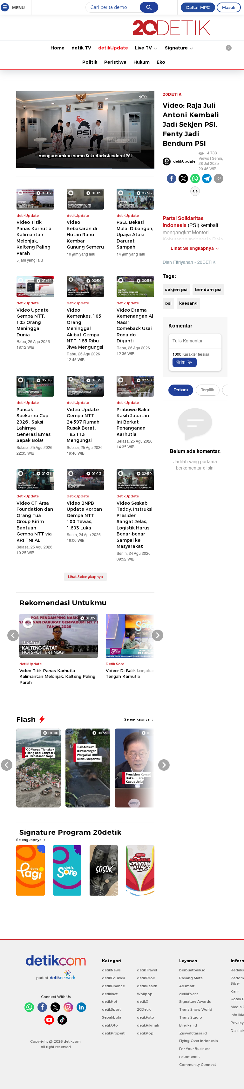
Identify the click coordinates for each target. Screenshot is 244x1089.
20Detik (144, 1009)
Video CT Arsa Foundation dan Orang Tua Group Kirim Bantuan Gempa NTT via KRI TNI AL (35, 522)
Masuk (228, 7)
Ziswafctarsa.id (193, 1033)
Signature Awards (195, 1001)
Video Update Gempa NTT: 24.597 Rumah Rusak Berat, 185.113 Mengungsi (83, 425)
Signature (177, 47)
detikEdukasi (113, 978)
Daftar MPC (198, 7)
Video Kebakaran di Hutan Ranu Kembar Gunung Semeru (85, 235)
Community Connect (197, 1064)
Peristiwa (115, 62)
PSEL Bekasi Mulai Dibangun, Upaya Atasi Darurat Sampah (135, 235)
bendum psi (208, 289)
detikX (142, 1001)
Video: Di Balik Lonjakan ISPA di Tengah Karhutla (139, 673)
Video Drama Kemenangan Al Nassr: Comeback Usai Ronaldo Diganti (135, 326)
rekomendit (189, 1056)
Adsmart (186, 986)
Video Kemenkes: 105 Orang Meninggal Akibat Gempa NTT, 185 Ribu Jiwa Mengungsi (85, 329)
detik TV (81, 47)
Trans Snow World (195, 1009)
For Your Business (195, 1049)
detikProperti (113, 1033)
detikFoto (145, 1017)
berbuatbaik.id (192, 970)
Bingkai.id (188, 1025)
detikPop (145, 1033)
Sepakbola (111, 1017)
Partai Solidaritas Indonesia (183, 222)
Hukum (141, 62)
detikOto (110, 1025)
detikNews (111, 970)
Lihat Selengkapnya (85, 576)
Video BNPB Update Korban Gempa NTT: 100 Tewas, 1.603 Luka (84, 515)
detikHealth (147, 986)
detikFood (146, 978)
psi (168, 303)
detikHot (109, 1001)
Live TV (144, 47)
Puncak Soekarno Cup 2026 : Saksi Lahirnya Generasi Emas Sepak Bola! (34, 425)
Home (57, 47)
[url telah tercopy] (218, 178)
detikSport (111, 1009)
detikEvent (188, 994)
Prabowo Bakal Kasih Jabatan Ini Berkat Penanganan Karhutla (134, 422)
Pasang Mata (191, 978)
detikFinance (113, 986)
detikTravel (147, 970)
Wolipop (144, 994)
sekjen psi (176, 289)
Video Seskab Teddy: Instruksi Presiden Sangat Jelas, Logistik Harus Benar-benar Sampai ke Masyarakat (134, 525)
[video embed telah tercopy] (195, 191)
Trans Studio (190, 1017)
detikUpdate (113, 47)
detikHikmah (148, 1025)
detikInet (110, 994)
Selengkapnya (137, 719)
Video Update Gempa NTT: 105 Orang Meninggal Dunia (33, 322)
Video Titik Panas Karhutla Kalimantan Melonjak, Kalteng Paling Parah (34, 238)
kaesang (188, 303)
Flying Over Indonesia (198, 1041)
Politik (89, 62)
